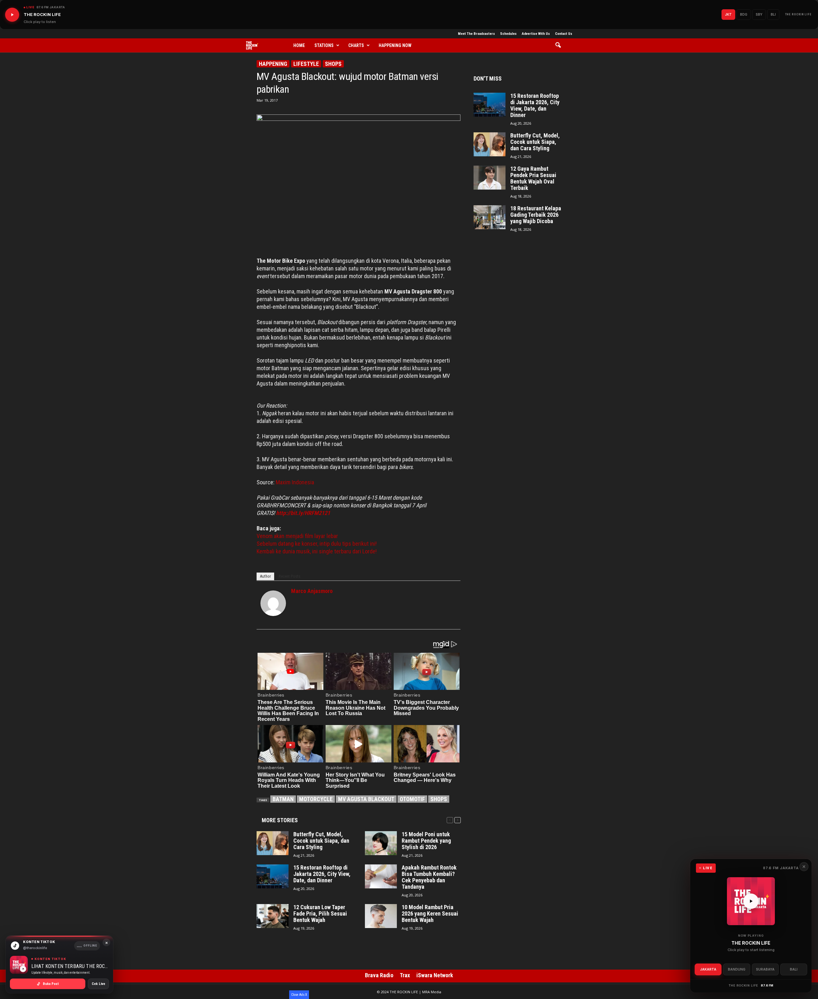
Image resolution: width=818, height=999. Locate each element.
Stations (324, 45)
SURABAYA (765, 969)
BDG (743, 14)
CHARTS (356, 45)
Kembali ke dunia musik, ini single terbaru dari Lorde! (317, 551)
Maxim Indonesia (295, 482)
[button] (560, 45)
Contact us (563, 34)
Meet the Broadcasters (476, 34)
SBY (759, 14)
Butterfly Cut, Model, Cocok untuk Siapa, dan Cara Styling (321, 840)
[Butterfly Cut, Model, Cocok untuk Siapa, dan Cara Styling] (273, 843)
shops (438, 799)
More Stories (280, 820)
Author (265, 576)
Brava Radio (379, 975)
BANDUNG (736, 969)
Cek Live (98, 984)
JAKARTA (708, 969)
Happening (273, 63)
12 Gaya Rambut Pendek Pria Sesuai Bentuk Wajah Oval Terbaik (533, 178)
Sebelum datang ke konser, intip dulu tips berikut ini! (317, 543)
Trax (405, 975)
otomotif (412, 799)
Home (299, 45)
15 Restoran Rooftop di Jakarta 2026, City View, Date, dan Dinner (322, 874)
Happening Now (395, 45)
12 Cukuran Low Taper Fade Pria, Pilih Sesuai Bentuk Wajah (320, 913)
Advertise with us (536, 34)
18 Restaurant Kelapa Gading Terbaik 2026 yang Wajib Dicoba (535, 214)
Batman (283, 799)
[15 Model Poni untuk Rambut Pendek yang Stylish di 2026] (381, 843)
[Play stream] (751, 901)
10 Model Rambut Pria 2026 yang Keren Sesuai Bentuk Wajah (430, 913)
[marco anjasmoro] (273, 603)
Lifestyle (306, 63)
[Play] (12, 15)
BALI (794, 969)
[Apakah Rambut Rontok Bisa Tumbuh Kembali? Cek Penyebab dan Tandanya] (381, 876)
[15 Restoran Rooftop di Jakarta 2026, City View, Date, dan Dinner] (273, 876)
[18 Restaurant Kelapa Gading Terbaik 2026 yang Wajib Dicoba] (489, 217)
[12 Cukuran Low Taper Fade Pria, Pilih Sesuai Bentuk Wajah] (273, 916)
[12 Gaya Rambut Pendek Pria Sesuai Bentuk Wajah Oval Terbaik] (489, 178)
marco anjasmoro (312, 591)
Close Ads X (299, 995)
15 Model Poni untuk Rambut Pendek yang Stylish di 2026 (426, 840)
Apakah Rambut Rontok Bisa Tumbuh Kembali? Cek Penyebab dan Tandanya (429, 877)
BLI (773, 14)
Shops (333, 63)
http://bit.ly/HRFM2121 (303, 513)
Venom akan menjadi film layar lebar (297, 536)
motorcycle (316, 799)
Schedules (508, 34)
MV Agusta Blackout (366, 799)
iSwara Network (434, 975)
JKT (728, 14)
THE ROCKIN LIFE (798, 14)
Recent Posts (289, 576)
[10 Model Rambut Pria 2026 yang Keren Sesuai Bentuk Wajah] (381, 916)
